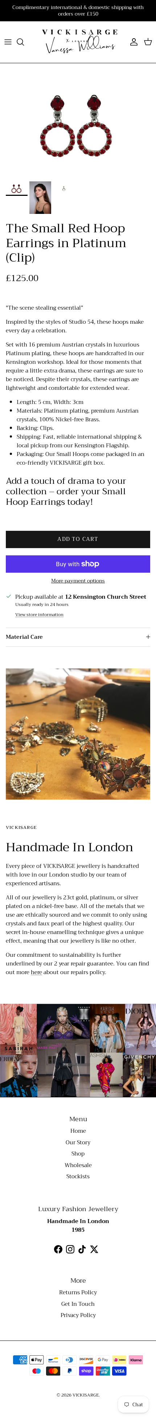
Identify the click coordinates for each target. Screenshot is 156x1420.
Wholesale (78, 1165)
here (36, 972)
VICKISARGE (86, 1395)
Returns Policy (78, 1292)
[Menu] (8, 42)
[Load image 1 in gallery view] (78, 126)
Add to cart (77, 539)
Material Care (24, 637)
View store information (39, 614)
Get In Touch (78, 1304)
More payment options (78, 581)
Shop (78, 1153)
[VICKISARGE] (78, 42)
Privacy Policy (78, 1315)
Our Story (78, 1142)
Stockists (78, 1176)
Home (78, 1131)
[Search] (24, 42)
